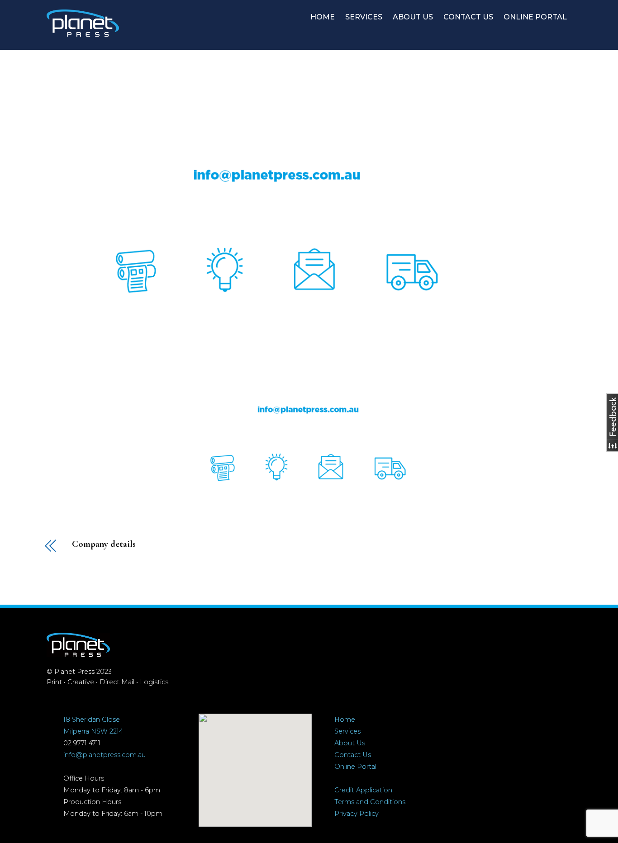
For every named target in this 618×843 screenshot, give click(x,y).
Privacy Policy (356, 814)
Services (347, 731)
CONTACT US (468, 17)
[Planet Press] (83, 32)
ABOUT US (413, 17)
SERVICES (363, 17)
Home (344, 719)
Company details (103, 544)
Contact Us (352, 755)
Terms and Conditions (369, 802)
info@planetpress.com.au (104, 755)
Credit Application (363, 790)
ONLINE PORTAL (535, 17)
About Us (349, 743)
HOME (322, 17)
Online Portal (355, 766)
